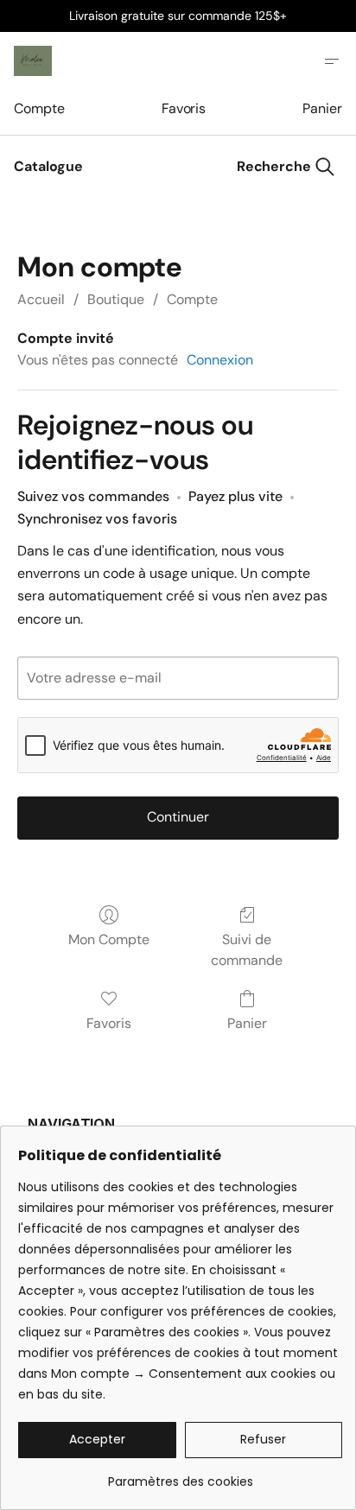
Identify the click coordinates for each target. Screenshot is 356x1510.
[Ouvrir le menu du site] (331, 61)
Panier (322, 108)
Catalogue (48, 166)
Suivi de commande (247, 949)
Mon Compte (108, 939)
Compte (39, 108)
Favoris (184, 108)
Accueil (41, 299)
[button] (97, 1440)
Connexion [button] (220, 360)
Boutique (115, 299)
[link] (180, 1475)
